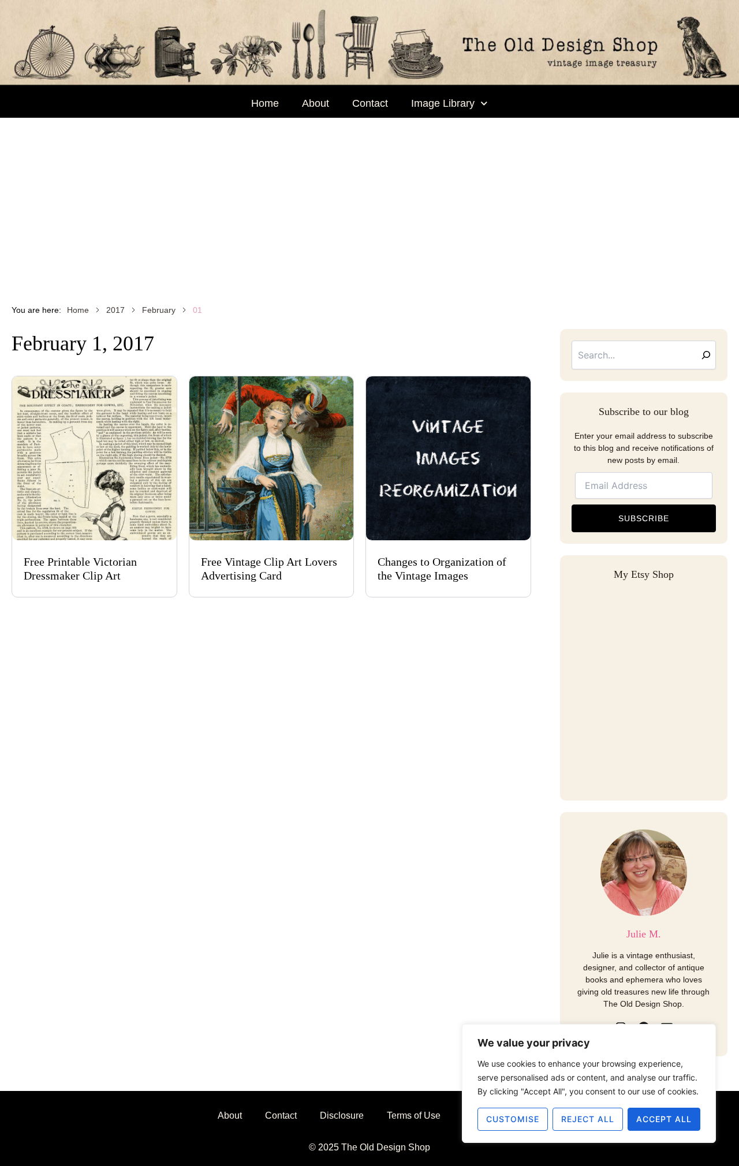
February (159, 310)
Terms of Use (414, 1115)
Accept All (664, 1119)
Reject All (587, 1119)
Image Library (443, 103)
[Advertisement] (369, 204)
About (315, 103)
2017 (115, 310)
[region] (589, 1083)
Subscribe (643, 518)
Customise (512, 1119)
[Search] (706, 355)
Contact (370, 103)
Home (265, 103)
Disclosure (342, 1115)
